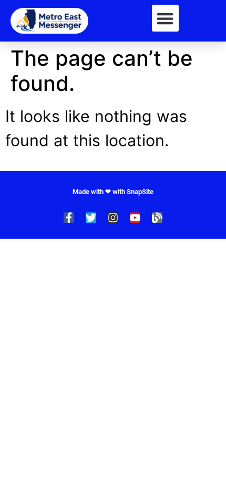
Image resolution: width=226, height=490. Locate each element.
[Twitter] (91, 217)
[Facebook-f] (69, 217)
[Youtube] (135, 217)
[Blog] (157, 217)
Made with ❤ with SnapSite (113, 192)
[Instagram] (113, 217)
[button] (165, 18)
